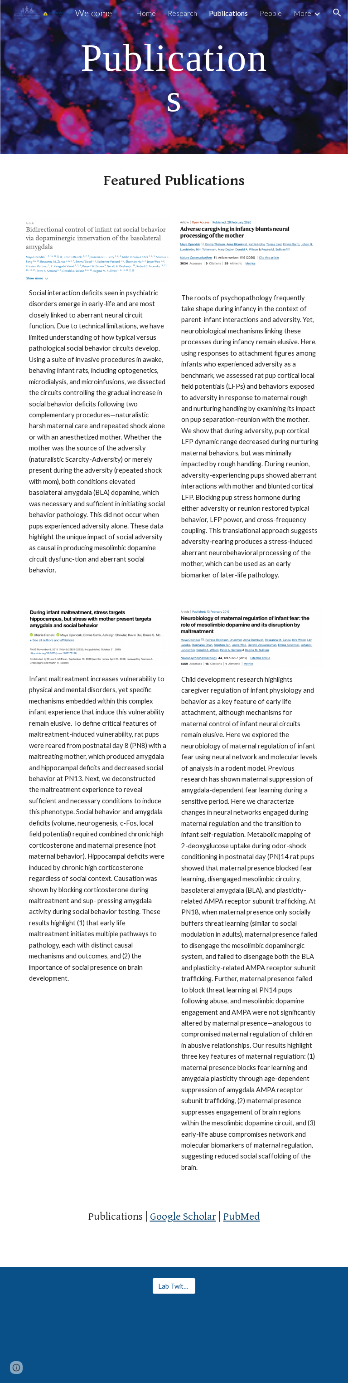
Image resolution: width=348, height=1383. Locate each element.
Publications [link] (228, 13)
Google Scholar (183, 1216)
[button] (337, 13)
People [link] (271, 13)
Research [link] (182, 13)
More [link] (302, 13)
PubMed (241, 1216)
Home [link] (146, 13)
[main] (173, 77)
